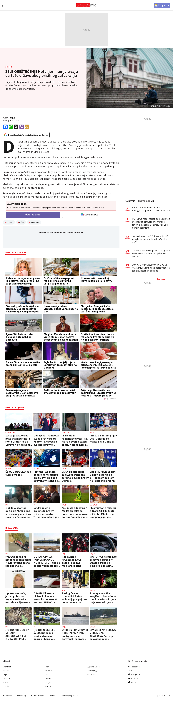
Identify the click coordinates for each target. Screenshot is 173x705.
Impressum (8, 695)
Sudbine (48, 678)
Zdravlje (48, 670)
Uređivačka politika (69, 695)
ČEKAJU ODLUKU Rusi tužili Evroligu (18, 473)
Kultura (48, 686)
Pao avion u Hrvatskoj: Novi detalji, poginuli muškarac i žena (71, 561)
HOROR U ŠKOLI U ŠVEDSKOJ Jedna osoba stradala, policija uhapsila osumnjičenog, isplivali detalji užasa (46, 634)
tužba (21, 222)
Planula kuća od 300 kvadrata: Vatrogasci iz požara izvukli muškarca (151, 209)
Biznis (36, 469)
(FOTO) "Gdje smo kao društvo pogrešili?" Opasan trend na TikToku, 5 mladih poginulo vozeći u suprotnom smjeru (103, 561)
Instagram (135, 674)
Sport (93, 432)
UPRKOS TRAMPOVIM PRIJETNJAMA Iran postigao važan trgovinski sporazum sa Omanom (75, 634)
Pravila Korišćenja (38, 695)
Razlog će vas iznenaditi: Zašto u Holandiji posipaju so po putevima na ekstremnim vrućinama (74, 598)
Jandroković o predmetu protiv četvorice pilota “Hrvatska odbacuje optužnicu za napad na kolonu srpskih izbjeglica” (45, 512)
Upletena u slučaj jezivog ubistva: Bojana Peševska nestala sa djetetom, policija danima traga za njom (18, 598)
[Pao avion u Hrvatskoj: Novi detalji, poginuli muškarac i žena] (75, 542)
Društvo (6, 678)
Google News (91, 214)
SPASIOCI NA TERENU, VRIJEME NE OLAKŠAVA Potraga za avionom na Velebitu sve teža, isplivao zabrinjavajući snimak (103, 634)
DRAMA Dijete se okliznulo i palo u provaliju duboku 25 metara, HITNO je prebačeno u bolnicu (46, 598)
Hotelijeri (9, 222)
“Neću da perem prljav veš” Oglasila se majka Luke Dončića (103, 438)
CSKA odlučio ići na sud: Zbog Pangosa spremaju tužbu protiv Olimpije (75, 476)
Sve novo (161, 279)
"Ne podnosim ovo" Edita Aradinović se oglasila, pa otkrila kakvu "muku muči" (150, 239)
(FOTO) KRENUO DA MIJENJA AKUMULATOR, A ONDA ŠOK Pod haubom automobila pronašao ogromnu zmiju (17, 634)
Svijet (8, 67)
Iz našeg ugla (92, 670)
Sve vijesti (7, 666)
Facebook (135, 666)
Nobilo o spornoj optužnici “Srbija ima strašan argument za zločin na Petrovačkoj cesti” (18, 512)
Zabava (65, 432)
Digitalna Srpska (93, 666)
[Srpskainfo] (86, 5)
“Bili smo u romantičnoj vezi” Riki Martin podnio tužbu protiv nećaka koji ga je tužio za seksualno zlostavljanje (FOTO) (75, 440)
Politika (94, 469)
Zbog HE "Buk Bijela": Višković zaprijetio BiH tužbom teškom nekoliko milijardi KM (103, 476)
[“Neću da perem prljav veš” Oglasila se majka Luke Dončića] (103, 422)
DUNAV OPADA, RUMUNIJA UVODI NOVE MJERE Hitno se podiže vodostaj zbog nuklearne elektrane (47, 561)
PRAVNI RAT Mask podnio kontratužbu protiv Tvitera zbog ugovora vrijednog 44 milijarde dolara (46, 476)
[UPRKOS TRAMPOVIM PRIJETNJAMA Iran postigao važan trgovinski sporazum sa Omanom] (75, 616)
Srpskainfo (34, 214)
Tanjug (12, 117)
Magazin (94, 505)
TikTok (134, 682)
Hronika (6, 686)
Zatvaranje (34, 222)
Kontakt (53, 695)
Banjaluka (10, 432)
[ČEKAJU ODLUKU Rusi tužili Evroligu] (18, 458)
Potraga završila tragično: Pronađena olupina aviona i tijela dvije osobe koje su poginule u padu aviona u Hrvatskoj (103, 598)
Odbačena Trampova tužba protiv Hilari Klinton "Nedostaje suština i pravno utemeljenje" (46, 440)
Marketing (21, 695)
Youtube (134, 678)
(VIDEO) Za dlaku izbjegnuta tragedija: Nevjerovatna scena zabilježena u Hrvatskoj (18, 561)
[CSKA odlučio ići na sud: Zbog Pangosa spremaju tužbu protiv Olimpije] (75, 458)
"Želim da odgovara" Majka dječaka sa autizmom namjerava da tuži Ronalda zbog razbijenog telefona (75, 512)
